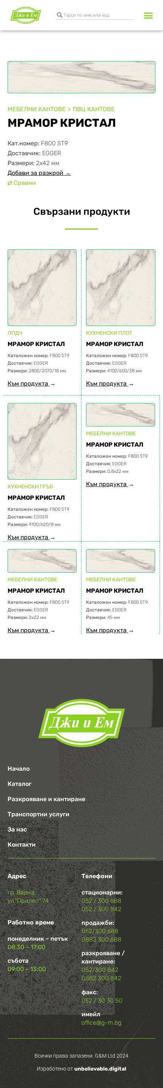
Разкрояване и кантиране (46, 799)
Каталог (19, 783)
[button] (148, 15)
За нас (17, 829)
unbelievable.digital (100, 1069)
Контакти (22, 844)
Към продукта (29, 383)
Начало (19, 768)
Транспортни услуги (38, 814)
